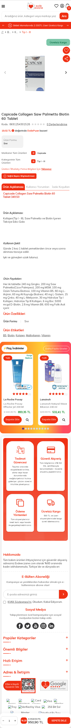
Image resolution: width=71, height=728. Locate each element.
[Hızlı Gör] (27, 419)
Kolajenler (16, 32)
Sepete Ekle (58, 720)
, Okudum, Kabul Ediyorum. (35, 601)
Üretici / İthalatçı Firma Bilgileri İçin (26, 168)
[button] (67, 25)
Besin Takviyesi (9, 32)
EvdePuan (33, 130)
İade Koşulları (61, 187)
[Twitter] (27, 626)
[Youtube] (35, 626)
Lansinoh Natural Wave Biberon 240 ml (53, 405)
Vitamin (45, 335)
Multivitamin (33, 335)
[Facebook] (20, 626)
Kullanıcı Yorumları (37, 187)
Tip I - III (23, 32)
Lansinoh (45, 399)
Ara (64, 16)
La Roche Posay (13, 399)
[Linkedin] (51, 626)
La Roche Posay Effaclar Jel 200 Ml (14, 405)
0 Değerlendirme (57, 124)
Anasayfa (3, 32)
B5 (5, 335)
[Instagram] (43, 626)
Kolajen (20, 335)
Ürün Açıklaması (13, 187)
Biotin (11, 335)
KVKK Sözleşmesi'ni (19, 601)
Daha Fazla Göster (56, 348)
